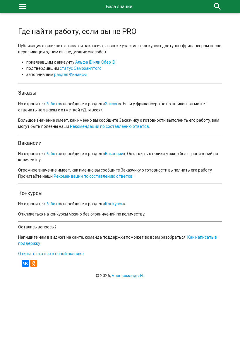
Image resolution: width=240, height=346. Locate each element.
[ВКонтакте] (25, 263)
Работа (53, 103)
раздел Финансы (70, 74)
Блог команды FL (128, 275)
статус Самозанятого (81, 68)
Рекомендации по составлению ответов (109, 126)
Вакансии (114, 153)
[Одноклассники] (33, 263)
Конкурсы (114, 203)
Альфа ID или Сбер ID (95, 62)
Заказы (112, 103)
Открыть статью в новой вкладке (51, 253)
